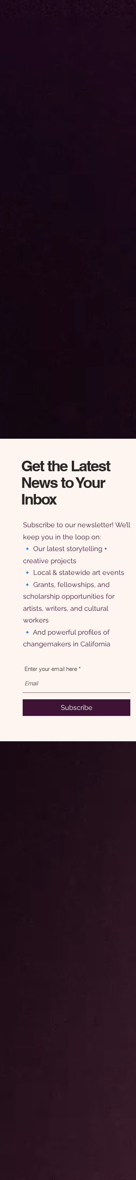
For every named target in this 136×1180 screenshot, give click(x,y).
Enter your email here (51, 669)
